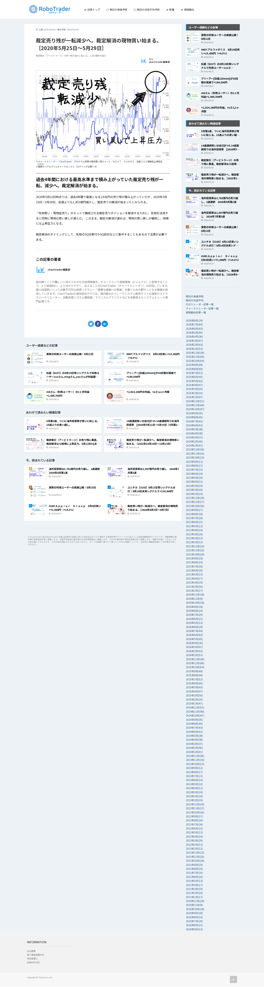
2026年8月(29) (194, 320)
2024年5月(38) (194, 429)
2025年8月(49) (194, 369)
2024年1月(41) (194, 445)
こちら (71, 166)
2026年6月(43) (194, 328)
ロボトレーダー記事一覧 (200, 304)
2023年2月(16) (194, 490)
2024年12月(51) (195, 401)
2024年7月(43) (194, 421)
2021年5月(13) (194, 574)
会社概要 (31, 950)
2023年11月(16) (195, 453)
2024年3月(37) (194, 437)
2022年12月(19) (195, 498)
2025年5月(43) (194, 381)
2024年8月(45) (194, 417)
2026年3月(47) (194, 340)
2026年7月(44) (194, 324)
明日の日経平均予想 (148, 9)
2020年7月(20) (194, 614)
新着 (171, 9)
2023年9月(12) (194, 461)
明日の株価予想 (118, 9)
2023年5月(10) (194, 477)
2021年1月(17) (194, 590)
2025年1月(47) (194, 397)
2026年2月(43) (194, 344)
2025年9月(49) (194, 365)
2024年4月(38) (194, 433)
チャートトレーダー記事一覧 (202, 308)
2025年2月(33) (194, 393)
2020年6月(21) (194, 619)
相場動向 (189, 9)
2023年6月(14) (194, 473)
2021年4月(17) (194, 578)
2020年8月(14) (194, 611)
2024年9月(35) (194, 413)
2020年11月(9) (194, 598)
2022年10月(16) (195, 506)
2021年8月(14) (194, 562)
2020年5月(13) (194, 623)
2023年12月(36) (195, 449)
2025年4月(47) (194, 385)
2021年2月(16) (194, 586)
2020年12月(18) (195, 594)
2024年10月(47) (195, 409)
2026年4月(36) (194, 336)
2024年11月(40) (195, 405)
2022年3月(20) (194, 534)
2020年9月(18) (194, 607)
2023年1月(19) (194, 494)
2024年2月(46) (194, 441)
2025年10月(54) (195, 361)
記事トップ (93, 9)
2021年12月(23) (195, 546)
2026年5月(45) (194, 332)
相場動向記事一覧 (196, 312)
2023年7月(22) (194, 469)
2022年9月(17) (194, 510)
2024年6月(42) (194, 425)
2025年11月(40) (195, 356)
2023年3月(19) (194, 486)
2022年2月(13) (194, 538)
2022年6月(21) (194, 522)
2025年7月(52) (194, 373)
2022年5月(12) (194, 526)
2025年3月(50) (194, 389)
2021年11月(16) (195, 550)
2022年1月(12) (194, 542)
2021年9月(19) (194, 558)
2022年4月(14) (194, 530)
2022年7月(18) (194, 518)
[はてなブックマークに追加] (105, 324)
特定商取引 (32, 958)
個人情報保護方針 (35, 954)
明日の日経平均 (194, 300)
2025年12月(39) (195, 353)
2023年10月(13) (195, 457)
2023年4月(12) (194, 481)
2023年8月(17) (194, 465)
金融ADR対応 (33, 962)
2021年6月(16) (194, 570)
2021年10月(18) (195, 554)
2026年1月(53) (194, 349)
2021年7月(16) (194, 566)
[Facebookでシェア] (98, 324)
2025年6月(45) (194, 377)
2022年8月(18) (194, 514)
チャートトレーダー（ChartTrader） (55, 161)
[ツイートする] (91, 324)
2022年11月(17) (195, 502)
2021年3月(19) (194, 582)
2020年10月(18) (195, 602)
